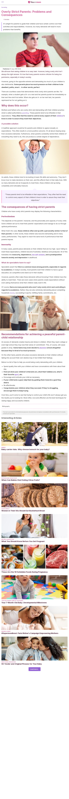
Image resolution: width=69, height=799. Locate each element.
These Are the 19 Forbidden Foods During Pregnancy (24, 572)
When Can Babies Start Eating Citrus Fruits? (20, 480)
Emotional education (8, 662)
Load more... (34, 669)
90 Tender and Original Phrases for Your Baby (21, 664)
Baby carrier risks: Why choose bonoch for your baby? (25, 449)
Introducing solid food (9, 478)
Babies (3, 447)
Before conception (7, 539)
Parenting (4, 7)
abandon (42, 348)
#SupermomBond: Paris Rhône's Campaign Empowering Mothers (29, 633)
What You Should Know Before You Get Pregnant (23, 541)
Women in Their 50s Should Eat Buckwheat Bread (23, 511)
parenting (25, 113)
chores (12, 293)
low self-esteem (38, 255)
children (60, 116)
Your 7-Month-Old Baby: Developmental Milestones (24, 603)
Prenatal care (6, 570)
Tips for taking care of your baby (12, 600)
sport (16, 374)
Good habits (5, 508)
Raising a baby (6, 631)
